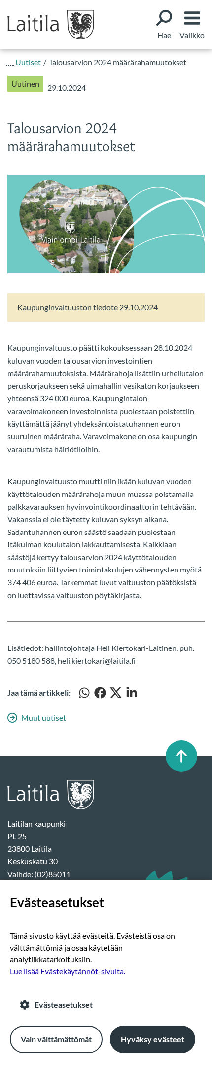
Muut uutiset (43, 717)
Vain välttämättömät (56, 1039)
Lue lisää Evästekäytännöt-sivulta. (67, 971)
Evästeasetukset (64, 1004)
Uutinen (25, 83)
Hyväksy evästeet (152, 1039)
